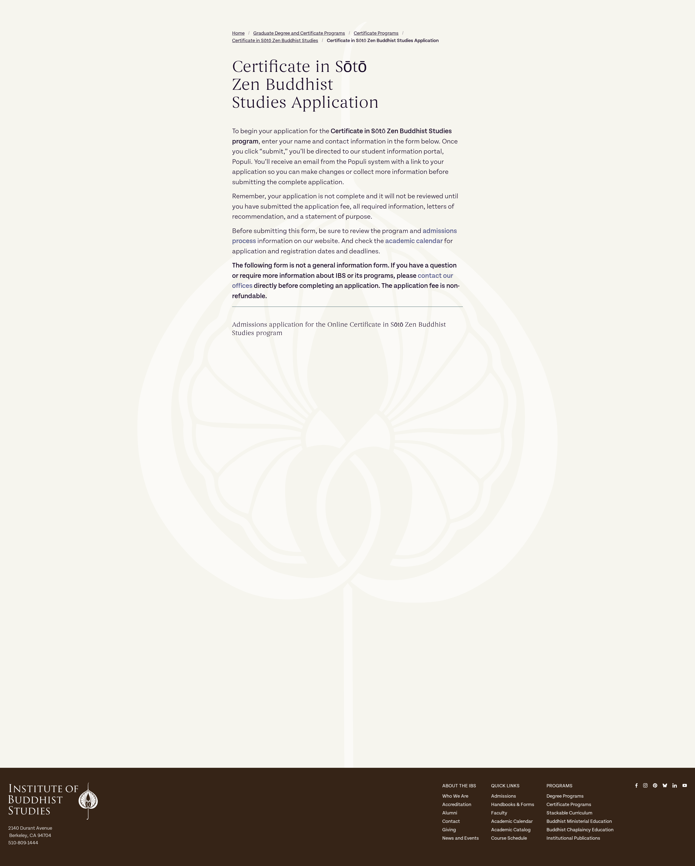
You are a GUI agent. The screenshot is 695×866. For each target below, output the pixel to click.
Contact (451, 821)
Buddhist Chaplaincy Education (580, 829)
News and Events (460, 838)
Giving (449, 829)
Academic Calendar (512, 821)
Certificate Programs (568, 804)
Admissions (503, 796)
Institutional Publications (573, 838)
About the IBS (459, 785)
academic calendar (414, 241)
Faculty (499, 813)
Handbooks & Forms (512, 804)
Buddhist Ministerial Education (579, 821)
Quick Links (505, 785)
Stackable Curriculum (569, 813)
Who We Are (455, 796)
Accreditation (456, 804)
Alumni (449, 813)
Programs (559, 785)
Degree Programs (565, 796)
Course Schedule (509, 838)
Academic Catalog (511, 829)
